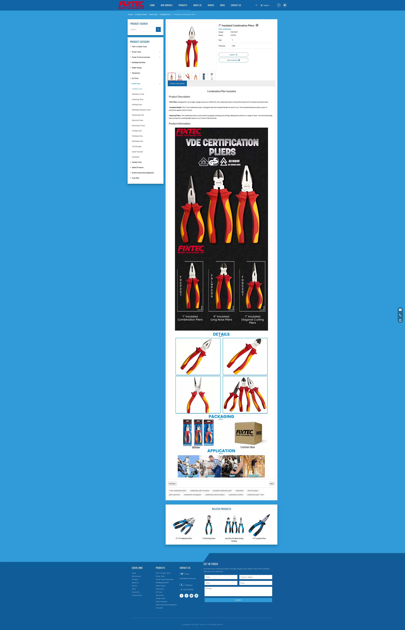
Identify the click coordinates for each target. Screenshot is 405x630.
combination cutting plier (192, 495)
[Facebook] (181, 596)
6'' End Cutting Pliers (209, 538)
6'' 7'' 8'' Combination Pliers (184, 538)
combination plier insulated (199, 491)
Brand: (221, 35)
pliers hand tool (174, 495)
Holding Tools (137, 89)
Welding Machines (138, 62)
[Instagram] (191, 596)
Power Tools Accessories (141, 57)
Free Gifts (135, 178)
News (134, 589)
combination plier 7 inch (255, 495)
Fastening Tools (137, 99)
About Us (135, 582)
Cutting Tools (137, 131)
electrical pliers (253, 491)
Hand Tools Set (137, 152)
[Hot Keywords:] (256, 5)
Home (134, 573)
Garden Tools (137, 162)
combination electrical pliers (215, 495)
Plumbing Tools (137, 141)
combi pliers (240, 491)
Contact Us (136, 592)
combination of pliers (236, 495)
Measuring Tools (138, 115)
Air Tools (135, 78)
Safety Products (138, 167)
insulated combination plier (222, 491)
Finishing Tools (137, 136)
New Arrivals (136, 576)
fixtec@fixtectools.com (188, 578)
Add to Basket (232, 60)
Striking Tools (137, 104)
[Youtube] (186, 596)
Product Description (177, 83)
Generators (136, 73)
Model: (221, 32)
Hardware (135, 157)
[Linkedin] (196, 596)
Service (134, 586)
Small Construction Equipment (143, 173)
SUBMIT (238, 600)
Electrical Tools (137, 120)
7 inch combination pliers (177, 491)
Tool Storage (136, 146)
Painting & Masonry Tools (141, 110)
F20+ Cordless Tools (139, 46)
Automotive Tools (138, 125)
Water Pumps (137, 68)
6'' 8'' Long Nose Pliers (259, 538)
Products (135, 579)
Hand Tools (136, 83)
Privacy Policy (137, 595)
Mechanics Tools (138, 94)
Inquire (232, 55)
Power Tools (136, 52)
